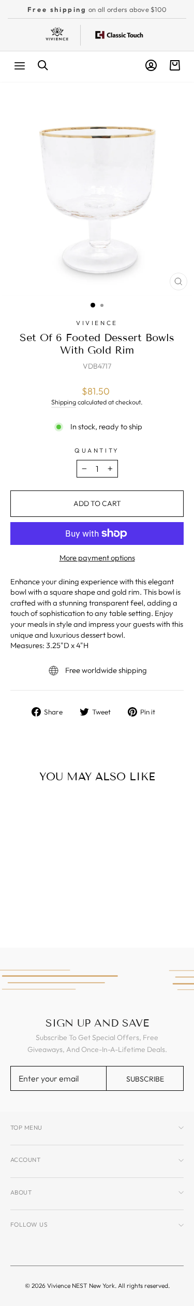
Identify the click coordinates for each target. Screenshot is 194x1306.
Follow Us (29, 1224)
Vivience (96, 323)
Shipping (63, 402)
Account (25, 1159)
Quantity (96, 450)
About (21, 1192)
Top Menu (26, 1127)
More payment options (97, 558)
